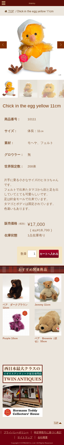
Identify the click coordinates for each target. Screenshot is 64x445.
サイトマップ (24, 437)
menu (32, 3)
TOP (10, 11)
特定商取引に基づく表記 (47, 432)
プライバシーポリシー (16, 432)
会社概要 (43, 437)
